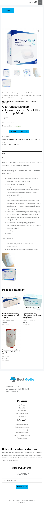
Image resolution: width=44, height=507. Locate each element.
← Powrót (8, 10)
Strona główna (6, 93)
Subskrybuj (22, 486)
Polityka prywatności (22, 427)
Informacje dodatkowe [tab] (10, 158)
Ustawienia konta (22, 413)
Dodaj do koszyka (19, 131)
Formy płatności (22, 438)
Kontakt (22, 408)
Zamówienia (22, 416)
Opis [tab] (3, 154)
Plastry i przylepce (14, 95)
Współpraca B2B (22, 432)
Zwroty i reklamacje (22, 430)
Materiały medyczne (18, 93)
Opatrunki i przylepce (23, 101)
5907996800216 (13, 144)
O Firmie (22, 405)
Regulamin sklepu (22, 424)
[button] (38, 31)
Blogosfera (22, 411)
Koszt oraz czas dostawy (22, 435)
